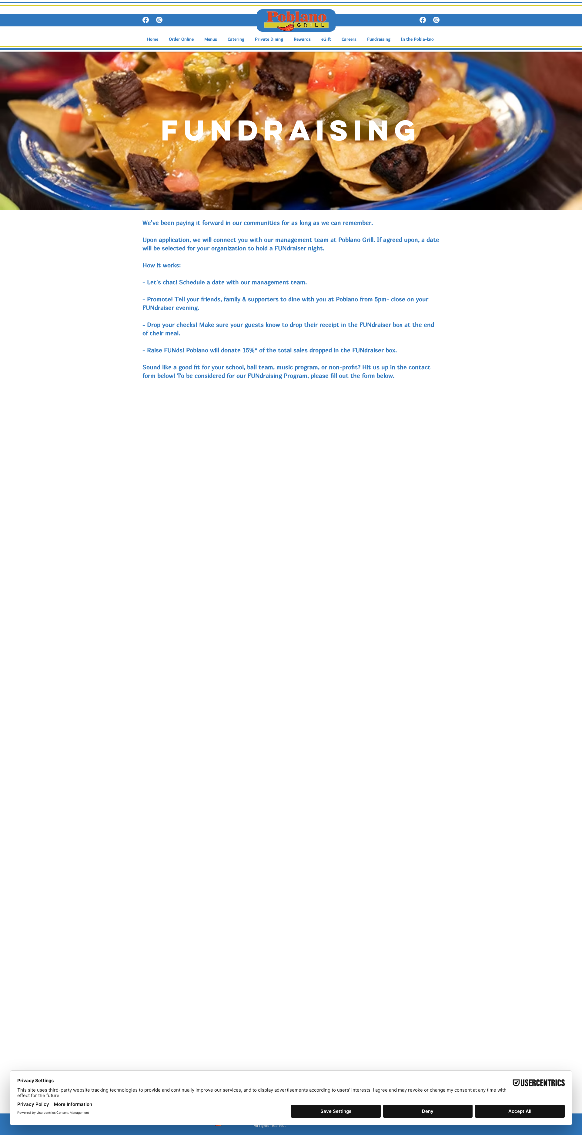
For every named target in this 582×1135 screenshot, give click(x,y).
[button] (211, 39)
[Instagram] (159, 20)
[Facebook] (145, 20)
